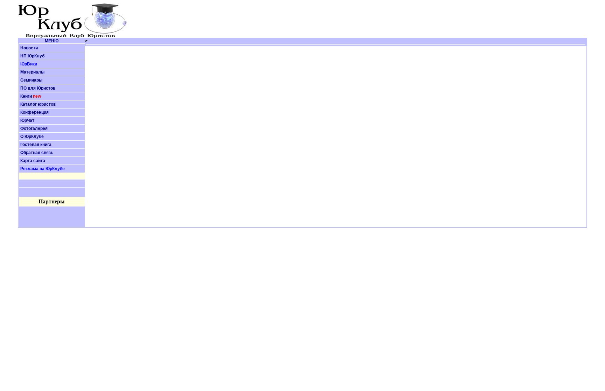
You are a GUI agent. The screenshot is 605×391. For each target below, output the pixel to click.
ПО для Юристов (37, 88)
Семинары (31, 80)
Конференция (34, 112)
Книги (26, 96)
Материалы (32, 72)
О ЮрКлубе (32, 136)
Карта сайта (32, 160)
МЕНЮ (51, 41)
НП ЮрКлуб (32, 56)
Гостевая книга (35, 144)
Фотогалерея (34, 128)
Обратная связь (36, 152)
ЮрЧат (27, 120)
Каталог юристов (38, 104)
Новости (29, 48)
